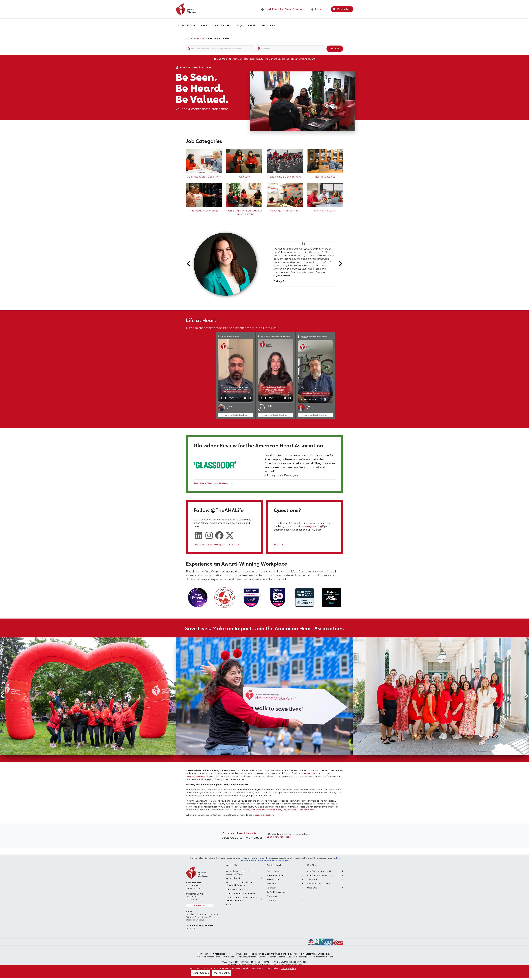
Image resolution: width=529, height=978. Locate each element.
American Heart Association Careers (216, 954)
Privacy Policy (241, 954)
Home (189, 38)
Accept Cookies (200, 973)
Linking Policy (228, 957)
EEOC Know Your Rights (279, 837)
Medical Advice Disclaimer (262, 954)
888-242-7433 (310, 773)
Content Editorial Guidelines (271, 957)
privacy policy (288, 968)
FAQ (277, 544)
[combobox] (220, 49)
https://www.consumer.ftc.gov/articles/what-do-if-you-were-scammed (278, 809)
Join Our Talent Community (248, 59)
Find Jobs (334, 48)
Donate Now (344, 9)
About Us (320, 9)
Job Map (222, 59)
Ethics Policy (324, 954)
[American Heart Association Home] (198, 9)
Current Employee (279, 59)
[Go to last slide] (188, 264)
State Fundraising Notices (320, 957)
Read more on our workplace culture (214, 544)
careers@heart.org (311, 526)
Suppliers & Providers (297, 957)
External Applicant (305, 59)
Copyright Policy (284, 954)
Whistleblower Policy (247, 957)
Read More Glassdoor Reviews (211, 483)
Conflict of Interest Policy (208, 957)
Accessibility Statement (305, 954)
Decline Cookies (221, 973)
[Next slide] (340, 264)
